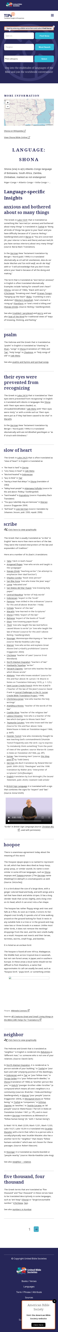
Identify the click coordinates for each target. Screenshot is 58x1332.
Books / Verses (29, 1281)
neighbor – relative (21, 1161)
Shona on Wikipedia (13, 130)
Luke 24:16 (22, 395)
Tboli (9, 625)
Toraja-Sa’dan (10, 1078)
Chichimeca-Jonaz (15, 699)
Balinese (11, 618)
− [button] (8, 106)
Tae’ (6, 352)
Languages (29, 1286)
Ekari (6, 348)
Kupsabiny (24, 495)
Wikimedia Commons (19, 1010)
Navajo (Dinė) (11, 306)
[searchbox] (19, 59)
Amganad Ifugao (14, 564)
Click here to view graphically (22, 529)
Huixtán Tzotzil (14, 736)
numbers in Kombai (21, 1209)
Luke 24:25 (22, 457)
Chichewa (9, 293)
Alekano (11, 675)
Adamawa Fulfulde (33, 488)
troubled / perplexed (22, 313)
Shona (8, 290)
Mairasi (43, 502)
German (14, 253)
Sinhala (10, 608)
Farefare (18, 303)
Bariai (28, 236)
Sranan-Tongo (44, 293)
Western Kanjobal (23, 300)
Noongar (11, 638)
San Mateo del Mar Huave (19, 587)
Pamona (10, 601)
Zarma (25, 467)
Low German (22, 508)
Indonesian (27, 474)
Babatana (45, 1052)
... (49, 182)
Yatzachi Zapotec (15, 668)
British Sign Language (16, 786)
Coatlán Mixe (13, 712)
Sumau (10, 756)
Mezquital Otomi (33, 1098)
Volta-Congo (41, 182)
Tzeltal (41, 226)
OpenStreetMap (39, 125)
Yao (25, 1203)
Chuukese (28, 352)
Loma (9, 584)
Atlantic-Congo (26, 182)
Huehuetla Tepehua (16, 665)
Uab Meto (15, 355)
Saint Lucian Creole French (19, 685)
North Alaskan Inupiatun (18, 662)
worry (40, 313)
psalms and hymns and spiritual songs (30, 362)
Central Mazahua (15, 594)
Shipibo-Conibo (14, 577)
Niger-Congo (10, 182)
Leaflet (27, 125)
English (10, 776)
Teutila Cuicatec (34, 1105)
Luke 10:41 (22, 219)
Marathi (8, 419)
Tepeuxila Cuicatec (15, 722)
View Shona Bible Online (16, 137)
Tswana (20, 875)
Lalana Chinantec (15, 715)
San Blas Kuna (13, 581)
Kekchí (14, 1085)
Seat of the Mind (16, 316)
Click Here (38, 1324)
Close (54, 1301)
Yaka (9, 561)
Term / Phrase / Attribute (29, 1292)
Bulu (29, 296)
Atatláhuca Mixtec (15, 705)
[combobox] (18, 59)
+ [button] (8, 102)
